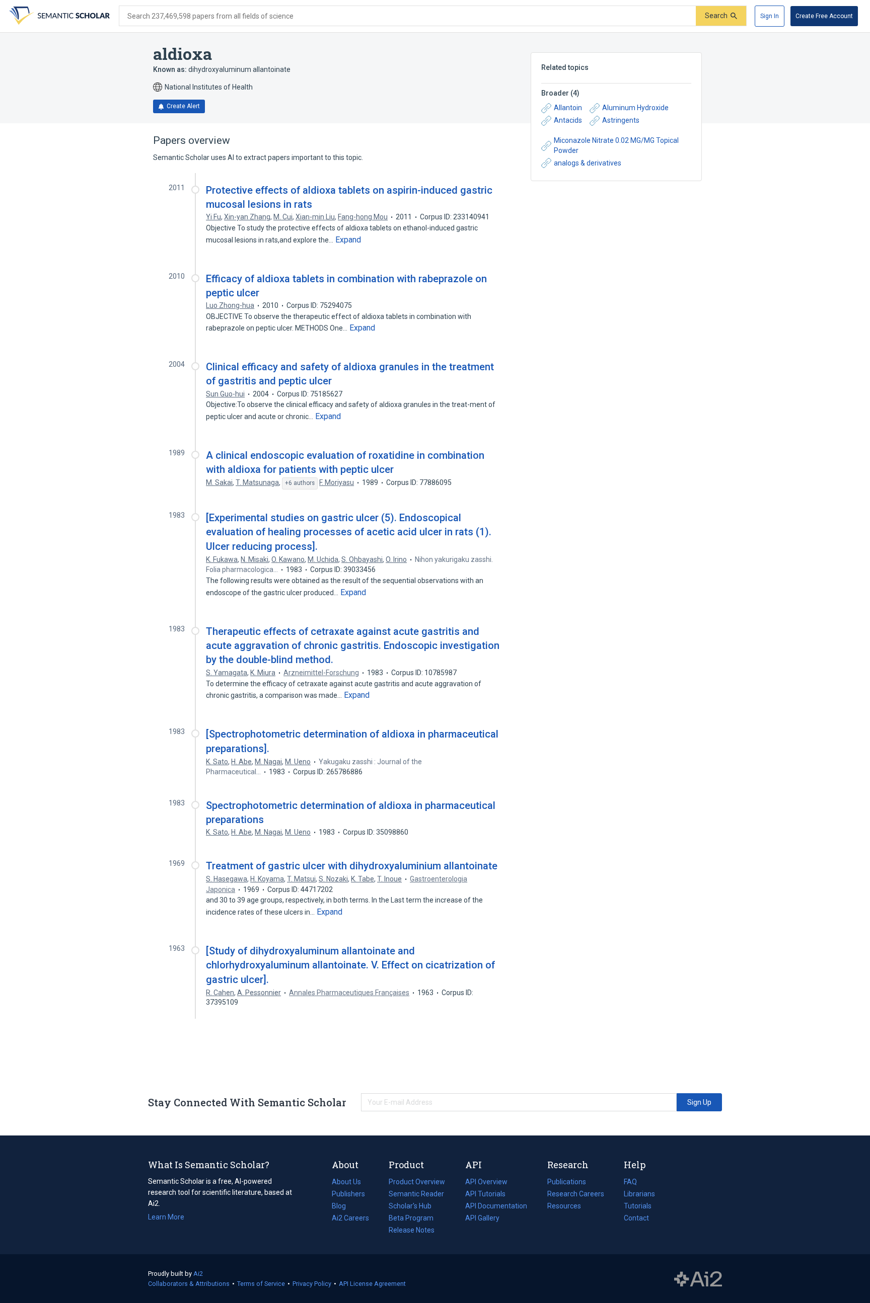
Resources (564, 1207)
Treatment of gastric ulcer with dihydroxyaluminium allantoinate (351, 866)
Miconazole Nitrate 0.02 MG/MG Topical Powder (616, 145)
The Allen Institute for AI (698, 1278)
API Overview (486, 1182)
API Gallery (482, 1218)
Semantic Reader (416, 1194)
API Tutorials (485, 1194)
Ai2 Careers (350, 1219)
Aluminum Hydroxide (635, 108)
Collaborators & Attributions (189, 1283)
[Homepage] (58, 16)
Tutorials (637, 1206)
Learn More (166, 1217)
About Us (346, 1182)
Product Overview (417, 1182)
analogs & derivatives (587, 163)
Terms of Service (261, 1283)
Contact (636, 1218)
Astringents (620, 120)
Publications (566, 1183)
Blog (343, 1207)
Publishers (348, 1194)
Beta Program (411, 1218)
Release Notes (411, 1230)
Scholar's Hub (410, 1206)
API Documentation (496, 1207)
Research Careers (575, 1195)
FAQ (630, 1182)
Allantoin (568, 108)
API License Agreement (372, 1283)
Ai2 (198, 1273)
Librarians (639, 1194)
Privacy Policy (312, 1283)
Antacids (568, 120)
